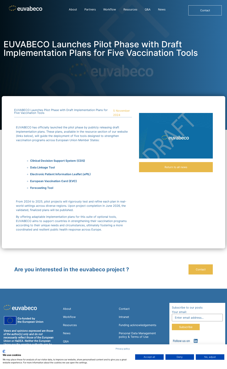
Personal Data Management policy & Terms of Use (137, 335)
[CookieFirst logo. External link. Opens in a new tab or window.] (4, 351)
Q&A (148, 9)
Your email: (179, 311)
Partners (90, 9)
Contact (124, 308)
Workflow (109, 9)
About (73, 9)
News (161, 9)
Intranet (124, 317)
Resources (130, 9)
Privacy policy (123, 348)
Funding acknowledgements (137, 325)
